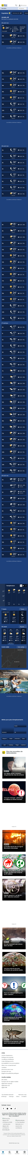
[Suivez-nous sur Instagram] (7, 1109)
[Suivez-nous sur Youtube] (11, 1109)
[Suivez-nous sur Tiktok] (15, 1109)
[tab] (21, 586)
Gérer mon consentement (9, 1065)
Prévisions (21, 8)
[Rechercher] (16, 5)
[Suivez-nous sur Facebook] (3, 1109)
